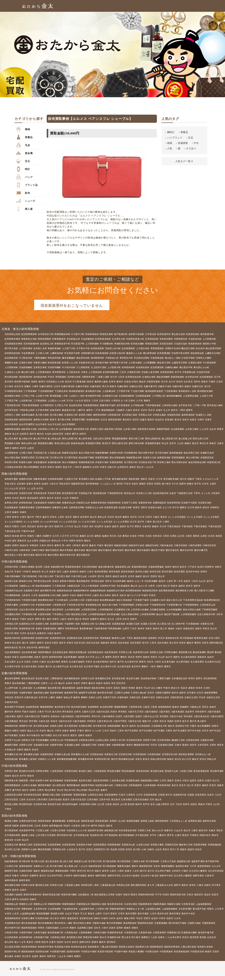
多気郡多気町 (119, 678)
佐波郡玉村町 (125, 507)
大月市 (34, 595)
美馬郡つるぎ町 (118, 821)
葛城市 (185, 745)
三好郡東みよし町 (178, 821)
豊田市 (167, 666)
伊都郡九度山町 (62, 754)
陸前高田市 (55, 410)
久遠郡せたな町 (13, 372)
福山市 (158, 799)
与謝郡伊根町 (26, 693)
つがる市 (78, 401)
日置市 (52, 942)
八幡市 (51, 697)
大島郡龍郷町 (85, 932)
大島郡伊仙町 (145, 932)
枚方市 (185, 721)
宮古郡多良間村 (13, 947)
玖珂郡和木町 (40, 804)
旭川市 (207, 386)
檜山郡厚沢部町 (213, 348)
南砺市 (138, 576)
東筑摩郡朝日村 (212, 600)
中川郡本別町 (69, 367)
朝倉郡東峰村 (11, 861)
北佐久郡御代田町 (130, 614)
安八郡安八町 (164, 624)
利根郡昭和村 (114, 503)
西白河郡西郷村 (31, 467)
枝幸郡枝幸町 (128, 367)
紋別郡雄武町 (11, 358)
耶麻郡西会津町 (134, 457)
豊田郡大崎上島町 (51, 795)
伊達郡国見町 (207, 457)
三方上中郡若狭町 (90, 586)
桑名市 (91, 683)
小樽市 (35, 386)
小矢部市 (92, 576)
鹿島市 (184, 885)
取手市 (197, 484)
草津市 (199, 688)
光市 (172, 804)
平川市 (70, 401)
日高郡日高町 (125, 754)
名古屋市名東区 (29, 666)
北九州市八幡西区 (183, 876)
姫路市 (88, 735)
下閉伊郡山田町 (27, 410)
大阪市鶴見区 (67, 716)
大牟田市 (68, 876)
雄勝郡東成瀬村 (13, 429)
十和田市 (115, 401)
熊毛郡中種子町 (206, 932)
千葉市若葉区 (200, 526)
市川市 (163, 526)
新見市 (182, 785)
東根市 (212, 443)
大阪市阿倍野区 (83, 716)
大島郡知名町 (71, 932)
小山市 (65, 498)
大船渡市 (120, 410)
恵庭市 (204, 382)
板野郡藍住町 (56, 826)
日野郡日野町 (42, 771)
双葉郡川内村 (116, 453)
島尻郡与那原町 (105, 951)
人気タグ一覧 (183, 161)
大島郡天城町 (100, 932)
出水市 (67, 942)
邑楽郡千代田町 (189, 503)
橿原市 (27, 750)
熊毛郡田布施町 (70, 804)
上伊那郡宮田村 (89, 609)
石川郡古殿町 (162, 453)
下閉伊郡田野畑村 (30, 405)
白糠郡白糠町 (171, 367)
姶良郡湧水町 (26, 937)
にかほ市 (204, 429)
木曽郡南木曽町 (43, 605)
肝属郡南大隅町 (189, 932)
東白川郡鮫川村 (87, 453)
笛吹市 (115, 595)
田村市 (51, 467)
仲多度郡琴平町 (27, 830)
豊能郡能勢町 (47, 707)
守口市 (48, 712)
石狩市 (197, 382)
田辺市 (203, 759)
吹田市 (178, 721)
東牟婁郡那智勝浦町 (67, 759)
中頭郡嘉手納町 (58, 951)
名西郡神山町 (73, 821)
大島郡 (37, 942)
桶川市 (30, 517)
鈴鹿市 (107, 683)
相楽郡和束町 (57, 693)
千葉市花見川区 (13, 531)
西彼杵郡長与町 (178, 894)
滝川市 (164, 382)
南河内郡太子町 (62, 707)
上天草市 (219, 909)
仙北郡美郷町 (177, 429)
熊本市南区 (143, 913)
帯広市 (105, 386)
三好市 (37, 826)
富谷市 (178, 420)
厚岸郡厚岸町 (59, 372)
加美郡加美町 (11, 420)
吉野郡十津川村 (118, 740)
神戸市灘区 (159, 731)
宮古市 (151, 410)
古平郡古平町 (83, 348)
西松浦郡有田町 (139, 885)
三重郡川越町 (164, 678)
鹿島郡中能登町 (68, 581)
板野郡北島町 (209, 821)
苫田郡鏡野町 (135, 785)
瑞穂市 (171, 628)
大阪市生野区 (217, 716)
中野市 (8, 619)
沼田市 (144, 507)
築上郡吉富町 (52, 861)
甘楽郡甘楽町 (205, 503)
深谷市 (68, 517)
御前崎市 (152, 638)
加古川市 (57, 735)
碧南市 (146, 657)
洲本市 (88, 731)
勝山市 (134, 586)
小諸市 (63, 619)
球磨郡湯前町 (69, 904)
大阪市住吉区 (65, 721)
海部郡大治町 (156, 652)
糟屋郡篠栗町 (168, 866)
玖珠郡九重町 (28, 918)
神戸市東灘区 (11, 735)
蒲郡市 (176, 657)
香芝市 (220, 745)
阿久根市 (136, 937)
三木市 (105, 731)
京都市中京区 (148, 697)
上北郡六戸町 (42, 396)
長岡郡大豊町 (157, 845)
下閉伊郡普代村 (13, 405)
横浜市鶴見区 (83, 555)
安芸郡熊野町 (111, 795)
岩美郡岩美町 (143, 771)
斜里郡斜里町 (167, 372)
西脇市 (8, 731)
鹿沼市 (23, 498)
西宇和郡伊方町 (65, 835)
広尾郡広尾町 (195, 363)
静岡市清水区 (11, 647)
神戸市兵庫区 (146, 731)
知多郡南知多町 (96, 652)
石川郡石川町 (131, 462)
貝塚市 (113, 712)
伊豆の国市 (214, 638)
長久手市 (89, 657)
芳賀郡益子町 (85, 493)
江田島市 (130, 795)
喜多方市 (67, 467)
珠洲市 (55, 581)
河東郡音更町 (153, 382)
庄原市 (210, 795)
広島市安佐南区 (141, 799)
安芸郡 (191, 795)
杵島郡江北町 (57, 885)
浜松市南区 (123, 643)
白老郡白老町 (149, 377)
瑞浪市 (156, 628)
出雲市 (208, 780)
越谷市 (45, 517)
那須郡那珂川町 (70, 493)
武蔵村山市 (45, 541)
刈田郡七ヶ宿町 (13, 415)
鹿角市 (8, 434)
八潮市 (166, 522)
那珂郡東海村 (92, 484)
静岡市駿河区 (216, 643)
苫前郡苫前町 (166, 344)
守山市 (147, 688)
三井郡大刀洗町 (168, 861)
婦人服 (29, 209)
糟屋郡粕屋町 (62, 871)
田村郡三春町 (164, 462)
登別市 (179, 382)
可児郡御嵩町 (193, 624)
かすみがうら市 (211, 479)
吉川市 (133, 522)
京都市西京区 (177, 697)
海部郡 (81, 657)
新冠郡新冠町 (54, 363)
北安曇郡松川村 (122, 609)
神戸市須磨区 (180, 731)
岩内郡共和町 (102, 363)
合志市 (68, 913)
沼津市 (205, 643)
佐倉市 (107, 526)
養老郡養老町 (86, 628)
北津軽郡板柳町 (143, 396)
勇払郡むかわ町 (201, 367)
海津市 (141, 628)
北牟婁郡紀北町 (180, 678)
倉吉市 (15, 776)
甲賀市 (166, 688)
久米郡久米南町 (29, 785)
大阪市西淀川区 (32, 716)
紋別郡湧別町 (157, 367)
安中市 (175, 507)
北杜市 (123, 595)
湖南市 (124, 688)
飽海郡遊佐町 (78, 443)
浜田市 (200, 780)
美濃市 (39, 628)
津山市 (60, 790)
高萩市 (151, 479)
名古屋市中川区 (108, 666)
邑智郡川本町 (42, 780)
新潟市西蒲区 (101, 572)
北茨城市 (21, 484)
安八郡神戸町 (178, 624)
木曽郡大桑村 (11, 605)
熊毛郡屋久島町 (74, 937)
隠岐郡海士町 (11, 780)
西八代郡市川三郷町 (204, 590)
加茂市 (168, 567)
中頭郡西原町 (166, 951)
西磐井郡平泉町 (108, 405)
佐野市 (42, 498)
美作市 (175, 785)
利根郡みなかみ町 (94, 507)
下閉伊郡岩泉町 (153, 405)
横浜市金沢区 (187, 550)
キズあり (191, 148)
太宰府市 (176, 871)
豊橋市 (144, 666)
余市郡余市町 (192, 377)
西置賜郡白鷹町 (46, 443)
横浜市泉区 (79, 550)
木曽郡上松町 (142, 605)
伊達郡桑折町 (40, 462)
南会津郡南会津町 (197, 462)
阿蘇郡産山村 (11, 904)
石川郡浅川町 (42, 457)
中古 (196, 143)
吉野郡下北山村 (13, 740)
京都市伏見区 (11, 702)
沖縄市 (70, 956)
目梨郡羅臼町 (88, 353)
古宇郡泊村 (150, 334)
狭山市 (93, 517)
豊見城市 (9, 956)
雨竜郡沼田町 (152, 344)
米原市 (109, 688)
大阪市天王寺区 (136, 712)
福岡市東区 (24, 880)
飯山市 (159, 614)
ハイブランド (175, 137)
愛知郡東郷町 (199, 652)
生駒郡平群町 (57, 745)
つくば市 (31, 488)
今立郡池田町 (11, 586)
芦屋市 (80, 731)
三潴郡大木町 (138, 861)
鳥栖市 (8, 890)
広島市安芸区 (11, 799)
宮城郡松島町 (174, 415)
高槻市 (170, 721)
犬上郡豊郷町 (40, 688)
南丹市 (175, 693)
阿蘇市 (210, 909)
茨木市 (162, 721)
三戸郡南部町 (40, 401)
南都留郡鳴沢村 (81, 590)
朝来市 (132, 726)
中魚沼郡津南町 (90, 567)
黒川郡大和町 (64, 420)
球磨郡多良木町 (13, 909)
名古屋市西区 (197, 662)
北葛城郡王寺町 (89, 745)
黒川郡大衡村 (42, 415)
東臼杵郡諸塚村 (29, 923)
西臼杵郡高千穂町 (178, 923)
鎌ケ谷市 (49, 526)
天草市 (121, 913)
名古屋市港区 (183, 662)
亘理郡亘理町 (78, 420)
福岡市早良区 (114, 876)
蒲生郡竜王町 (54, 688)
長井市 (172, 443)
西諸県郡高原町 (146, 923)
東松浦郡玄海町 (13, 885)
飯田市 (103, 619)
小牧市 (157, 662)
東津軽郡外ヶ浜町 (187, 391)
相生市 (171, 726)
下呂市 (133, 628)
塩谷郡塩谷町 (11, 493)
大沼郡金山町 (54, 453)
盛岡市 (189, 410)
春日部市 (84, 517)
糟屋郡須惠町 (124, 866)
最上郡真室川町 (170, 438)
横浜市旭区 (130, 550)
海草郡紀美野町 (186, 754)
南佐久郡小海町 (110, 605)
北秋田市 (24, 434)
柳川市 (143, 871)
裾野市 (40, 643)
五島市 (190, 894)
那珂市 (119, 484)
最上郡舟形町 (85, 438)
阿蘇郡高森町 (159, 904)
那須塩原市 (33, 498)
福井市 (197, 586)
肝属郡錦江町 (174, 932)
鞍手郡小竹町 (95, 861)
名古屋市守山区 (61, 666)
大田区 (166, 536)
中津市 (162, 918)
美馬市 (45, 826)
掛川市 (145, 643)
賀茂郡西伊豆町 (58, 638)
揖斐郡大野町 (11, 628)
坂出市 (187, 830)
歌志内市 (200, 348)
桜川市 (183, 479)
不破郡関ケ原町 (72, 624)
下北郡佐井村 (61, 391)
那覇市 (77, 956)
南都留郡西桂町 (98, 590)
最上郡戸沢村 (40, 438)
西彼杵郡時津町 (146, 894)
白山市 (202, 581)
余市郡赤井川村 (46, 334)
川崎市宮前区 (181, 545)
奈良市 (35, 750)
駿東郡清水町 (172, 638)
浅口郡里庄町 (59, 785)
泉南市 (212, 707)
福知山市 (68, 697)
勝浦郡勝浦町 (59, 821)
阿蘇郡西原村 (145, 904)
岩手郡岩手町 (185, 405)
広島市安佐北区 (78, 799)
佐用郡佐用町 (85, 726)
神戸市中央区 (194, 731)
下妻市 (198, 479)
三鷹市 (38, 536)
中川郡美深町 (26, 358)
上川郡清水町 (73, 372)
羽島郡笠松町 (72, 628)
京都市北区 (135, 697)
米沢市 (23, 448)
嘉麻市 (36, 871)
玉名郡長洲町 (185, 909)
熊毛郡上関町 (11, 804)
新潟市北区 (155, 572)
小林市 (104, 928)
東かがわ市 (157, 830)
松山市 (25, 840)
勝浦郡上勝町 (11, 821)
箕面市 (138, 716)
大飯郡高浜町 (73, 586)
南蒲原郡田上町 (123, 567)
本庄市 (110, 517)
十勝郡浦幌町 (40, 358)
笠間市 (157, 484)
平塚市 (100, 545)
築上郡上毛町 (66, 861)
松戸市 (130, 526)
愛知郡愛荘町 (69, 688)
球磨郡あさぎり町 (135, 909)
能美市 (162, 581)
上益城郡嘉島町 (204, 904)
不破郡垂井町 (100, 628)
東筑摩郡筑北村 (93, 605)
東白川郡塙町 (193, 457)
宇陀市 (153, 745)
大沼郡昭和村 (11, 453)
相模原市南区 (121, 545)
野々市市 (178, 581)
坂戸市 (141, 522)
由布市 (119, 918)
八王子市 (64, 536)
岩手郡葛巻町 (123, 405)
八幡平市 (80, 410)
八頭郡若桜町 (57, 771)
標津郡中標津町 (22, 382)
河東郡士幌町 (40, 363)
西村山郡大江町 (201, 438)
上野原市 (25, 595)
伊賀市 (76, 683)
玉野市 (40, 790)
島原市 (215, 894)
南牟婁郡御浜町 (72, 678)
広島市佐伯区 (55, 799)
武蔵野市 (46, 536)
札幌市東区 (178, 386)
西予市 (170, 835)
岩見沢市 (18, 386)
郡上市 (163, 628)
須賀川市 (111, 467)
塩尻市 (30, 619)
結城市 (45, 484)
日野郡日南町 (71, 771)
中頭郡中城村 (121, 951)
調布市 (87, 541)
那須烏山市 (129, 493)
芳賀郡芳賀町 (54, 493)
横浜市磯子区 (201, 550)
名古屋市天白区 (213, 662)
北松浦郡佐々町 (86, 894)
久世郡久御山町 (139, 693)
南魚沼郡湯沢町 (106, 567)
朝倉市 (98, 871)
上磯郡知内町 (57, 353)
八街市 (23, 526)
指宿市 (60, 942)
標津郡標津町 (97, 358)
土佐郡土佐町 (143, 845)
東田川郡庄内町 (136, 443)
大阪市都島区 (108, 716)
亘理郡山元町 (145, 415)
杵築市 (104, 918)
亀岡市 (76, 697)
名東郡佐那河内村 (28, 821)
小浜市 (159, 586)
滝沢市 (144, 410)
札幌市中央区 (165, 386)
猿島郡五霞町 (11, 479)
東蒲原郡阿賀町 (139, 567)
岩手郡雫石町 (11, 410)
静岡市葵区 (44, 647)
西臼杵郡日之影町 (82, 923)
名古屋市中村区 (13, 666)
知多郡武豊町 (26, 657)
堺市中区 (96, 716)
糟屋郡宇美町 (11, 871)
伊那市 (55, 619)
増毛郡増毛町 (54, 358)
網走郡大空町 (164, 363)
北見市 (57, 386)
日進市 (27, 662)
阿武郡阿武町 (26, 804)
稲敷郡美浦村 (40, 479)
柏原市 (33, 712)
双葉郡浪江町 (214, 462)
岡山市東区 (50, 790)
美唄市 (34, 382)
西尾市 (142, 662)
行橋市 (185, 871)
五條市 (178, 745)
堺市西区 (164, 716)
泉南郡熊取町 (165, 707)
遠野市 (89, 410)
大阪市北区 (44, 721)
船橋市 (155, 526)
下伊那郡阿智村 (191, 605)
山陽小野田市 (162, 804)
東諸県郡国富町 (29, 928)
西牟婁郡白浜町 (127, 759)
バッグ (29, 177)
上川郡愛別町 (209, 339)
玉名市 (106, 913)
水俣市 (8, 913)
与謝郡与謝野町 (163, 693)
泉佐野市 (189, 712)
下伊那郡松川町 (29, 614)
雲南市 (170, 780)
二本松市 (77, 467)
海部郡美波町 (88, 821)
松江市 (215, 780)
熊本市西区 (131, 913)
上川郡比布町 (143, 348)
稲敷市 (191, 479)
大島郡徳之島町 (58, 937)
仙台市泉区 (41, 424)
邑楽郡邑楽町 (111, 507)
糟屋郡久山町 (81, 861)
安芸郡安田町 (40, 845)
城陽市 (59, 697)
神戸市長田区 (131, 731)
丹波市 (42, 731)
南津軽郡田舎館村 (154, 391)
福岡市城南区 (80, 876)
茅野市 (38, 619)
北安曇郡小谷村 (158, 600)
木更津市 (146, 526)
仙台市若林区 (11, 424)
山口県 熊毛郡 (127, 804)
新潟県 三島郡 (43, 567)
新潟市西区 (179, 572)
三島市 (153, 643)
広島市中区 (104, 799)
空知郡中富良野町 (181, 353)
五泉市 (17, 572)
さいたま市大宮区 (87, 522)
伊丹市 (205, 731)
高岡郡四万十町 (102, 849)
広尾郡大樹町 (26, 363)
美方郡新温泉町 (41, 726)
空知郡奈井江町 (87, 363)
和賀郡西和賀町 (91, 405)
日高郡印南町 (154, 754)
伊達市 (103, 467)
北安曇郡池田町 (158, 609)
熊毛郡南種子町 (56, 932)
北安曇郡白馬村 (13, 614)
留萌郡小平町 (209, 344)
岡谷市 (85, 619)
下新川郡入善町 (62, 576)
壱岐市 (126, 894)
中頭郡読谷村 (197, 951)
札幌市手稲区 (82, 386)
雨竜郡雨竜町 (44, 339)
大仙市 (48, 434)
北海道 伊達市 (131, 382)
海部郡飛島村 (44, 652)
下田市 (129, 638)
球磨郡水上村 (26, 904)
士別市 (121, 377)
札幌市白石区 (136, 386)
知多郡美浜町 (111, 652)
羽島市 (206, 628)
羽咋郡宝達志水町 (42, 581)
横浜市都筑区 (52, 550)
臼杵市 (112, 918)
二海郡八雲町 (103, 377)
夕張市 (84, 372)
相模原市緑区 (152, 545)
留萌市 (42, 382)
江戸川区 (74, 536)
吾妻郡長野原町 (99, 503)
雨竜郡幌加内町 (62, 334)
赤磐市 (8, 790)
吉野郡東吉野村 (87, 740)
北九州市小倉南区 (131, 876)
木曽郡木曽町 (44, 614)
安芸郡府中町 (180, 795)
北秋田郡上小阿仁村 (48, 429)
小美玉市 (53, 484)
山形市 (30, 448)
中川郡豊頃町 (106, 344)
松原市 (119, 716)
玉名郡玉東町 (131, 904)
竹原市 (122, 795)
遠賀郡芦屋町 (198, 861)
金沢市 (209, 581)
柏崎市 (82, 572)
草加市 (53, 517)
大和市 (42, 545)
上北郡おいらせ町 (57, 401)
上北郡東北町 (26, 401)
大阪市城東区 (79, 721)
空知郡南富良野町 (14, 344)
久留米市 (209, 876)
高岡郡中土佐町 (29, 849)
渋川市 (191, 507)
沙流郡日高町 (203, 372)
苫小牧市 (9, 386)
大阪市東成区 (178, 712)
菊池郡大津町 (57, 913)
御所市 (129, 745)
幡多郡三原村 (26, 845)
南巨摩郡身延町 (167, 590)
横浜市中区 (41, 555)
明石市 (66, 735)
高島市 (116, 688)
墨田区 (196, 536)
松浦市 (119, 894)
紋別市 (68, 382)
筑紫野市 (34, 876)
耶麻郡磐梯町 (102, 453)
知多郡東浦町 (70, 657)
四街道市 (31, 526)
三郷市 (148, 522)
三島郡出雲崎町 (27, 567)
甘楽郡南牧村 (40, 503)
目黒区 (173, 536)
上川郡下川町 (69, 348)
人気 (169, 148)
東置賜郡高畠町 (153, 443)
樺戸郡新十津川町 (119, 363)
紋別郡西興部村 (29, 334)
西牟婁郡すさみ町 (80, 754)
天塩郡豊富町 (28, 353)
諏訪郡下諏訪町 (172, 614)
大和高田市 (203, 745)
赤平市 (178, 372)
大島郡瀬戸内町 (41, 937)
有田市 (138, 759)
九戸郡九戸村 (61, 405)
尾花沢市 (106, 443)
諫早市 (15, 899)
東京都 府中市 (19, 536)
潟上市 (15, 434)
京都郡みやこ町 (41, 866)
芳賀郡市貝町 (26, 493)
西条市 (215, 835)
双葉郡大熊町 (26, 462)
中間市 (73, 871)
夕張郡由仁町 (112, 358)
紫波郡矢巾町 (69, 410)
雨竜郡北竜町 (106, 334)
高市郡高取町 (164, 740)
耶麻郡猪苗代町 (87, 462)
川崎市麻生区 (166, 545)
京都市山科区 (162, 697)
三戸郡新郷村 (30, 391)
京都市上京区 (95, 697)
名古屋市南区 (168, 662)
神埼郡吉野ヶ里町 (90, 885)
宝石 (27, 161)
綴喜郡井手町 (71, 693)
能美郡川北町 (11, 581)
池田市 (20, 716)
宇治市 (202, 697)
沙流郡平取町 (188, 358)
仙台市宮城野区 (27, 424)
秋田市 (82, 434)
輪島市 (130, 581)
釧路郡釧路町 (177, 377)
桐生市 (206, 507)
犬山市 (161, 657)
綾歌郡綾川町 (111, 830)
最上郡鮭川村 (26, 438)
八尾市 (155, 721)
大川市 (193, 866)
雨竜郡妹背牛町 (62, 344)
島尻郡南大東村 (62, 947)
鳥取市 (30, 776)
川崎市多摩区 (195, 545)
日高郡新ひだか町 (55, 382)
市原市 (85, 526)
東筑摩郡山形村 (43, 609)
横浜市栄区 (92, 550)
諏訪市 (78, 619)
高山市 (213, 628)
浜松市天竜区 (51, 643)
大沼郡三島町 (26, 453)
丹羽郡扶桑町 (171, 652)
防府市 (186, 804)
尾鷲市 (8, 683)
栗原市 (150, 420)
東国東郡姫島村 (13, 918)
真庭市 (220, 785)
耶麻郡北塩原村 (70, 453)
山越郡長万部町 (180, 363)
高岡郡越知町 (214, 845)
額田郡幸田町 (56, 657)
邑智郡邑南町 (133, 780)
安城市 (41, 666)
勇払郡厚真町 (150, 353)
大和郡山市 (10, 750)
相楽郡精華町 (211, 693)
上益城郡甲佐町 (87, 909)
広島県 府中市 (165, 795)
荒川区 (113, 536)
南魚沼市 (36, 572)
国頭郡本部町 (73, 951)
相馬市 (58, 467)
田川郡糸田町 (109, 861)
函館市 (187, 386)
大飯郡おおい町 (27, 586)
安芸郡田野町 (54, 845)
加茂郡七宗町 (42, 624)
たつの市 (96, 731)
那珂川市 (81, 871)
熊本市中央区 (188, 913)
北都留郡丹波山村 (14, 590)
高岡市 (153, 576)
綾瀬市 (8, 545)
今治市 (17, 840)
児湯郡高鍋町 (52, 928)
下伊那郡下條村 (141, 600)
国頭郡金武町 (42, 951)
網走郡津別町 (83, 358)
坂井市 (189, 586)
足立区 (90, 536)
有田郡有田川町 (102, 759)
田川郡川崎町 (57, 866)
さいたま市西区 (121, 522)
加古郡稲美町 (143, 726)
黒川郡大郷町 (57, 415)
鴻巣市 (76, 517)
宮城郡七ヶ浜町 (204, 415)
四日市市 (121, 683)
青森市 (147, 401)
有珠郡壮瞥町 (166, 339)
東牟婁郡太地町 (31, 754)
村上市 (45, 572)
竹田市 (63, 918)
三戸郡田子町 (123, 391)
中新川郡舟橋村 (13, 576)
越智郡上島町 (28, 835)
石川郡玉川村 (57, 457)
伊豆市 (161, 638)
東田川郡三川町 (136, 438)
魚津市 (123, 576)
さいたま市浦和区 (14, 522)
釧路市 (113, 386)
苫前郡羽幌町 (54, 367)
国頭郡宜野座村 (172, 947)
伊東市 (70, 643)
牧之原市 (16, 643)
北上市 (166, 410)
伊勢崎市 (214, 507)
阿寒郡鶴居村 (59, 339)
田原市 (116, 657)
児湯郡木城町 (99, 923)
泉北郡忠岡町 (106, 707)
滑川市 (101, 576)
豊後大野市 (129, 918)
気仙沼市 (159, 420)
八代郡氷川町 (102, 909)
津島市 (153, 657)
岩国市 (194, 804)
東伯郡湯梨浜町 (201, 771)
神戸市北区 (215, 731)
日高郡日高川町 (170, 754)
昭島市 (8, 536)
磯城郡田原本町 (142, 745)
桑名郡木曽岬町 (13, 678)
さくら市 (205, 493)
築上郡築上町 (71, 866)
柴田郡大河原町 (41, 420)
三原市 (22, 799)
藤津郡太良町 (42, 885)
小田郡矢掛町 (121, 785)
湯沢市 (33, 434)
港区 (14, 541)
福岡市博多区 (11, 880)
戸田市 (38, 517)
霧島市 (102, 942)
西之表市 (126, 937)
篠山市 (50, 731)
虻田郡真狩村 (164, 334)
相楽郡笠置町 (11, 693)
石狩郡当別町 (74, 377)
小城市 (200, 885)
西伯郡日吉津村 (27, 771)
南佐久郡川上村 (174, 600)
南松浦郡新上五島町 (104, 894)
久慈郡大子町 (71, 479)
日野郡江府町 (11, 771)
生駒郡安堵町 (207, 740)
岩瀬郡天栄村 (207, 453)
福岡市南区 (198, 876)
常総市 (135, 484)
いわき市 (149, 467)
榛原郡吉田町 (140, 638)
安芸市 (89, 849)
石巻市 (208, 420)
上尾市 (61, 517)
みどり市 (167, 507)
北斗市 (172, 382)
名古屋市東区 (54, 662)
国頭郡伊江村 (142, 947)
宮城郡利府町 (93, 420)
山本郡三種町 (192, 429)
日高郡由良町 (97, 754)
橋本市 (195, 759)
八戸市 (139, 401)
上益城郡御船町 (170, 909)
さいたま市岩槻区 (177, 517)
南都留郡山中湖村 (116, 590)
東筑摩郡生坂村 (46, 600)
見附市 (218, 567)
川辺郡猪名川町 (159, 726)
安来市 (178, 780)
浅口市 (190, 785)
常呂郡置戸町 (78, 344)
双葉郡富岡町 (116, 462)
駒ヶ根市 (46, 619)
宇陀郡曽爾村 (42, 740)
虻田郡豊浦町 (164, 353)
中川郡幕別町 (79, 382)
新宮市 (146, 759)
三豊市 (194, 830)
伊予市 (153, 835)
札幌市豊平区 (150, 386)
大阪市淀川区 (134, 721)
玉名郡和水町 (40, 909)
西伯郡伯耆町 (114, 771)
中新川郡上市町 (46, 576)
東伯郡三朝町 (85, 771)
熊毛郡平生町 (54, 804)
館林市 (198, 507)
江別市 (219, 382)
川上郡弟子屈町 (99, 367)
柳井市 (138, 804)
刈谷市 (150, 662)
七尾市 (169, 581)
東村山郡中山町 (29, 443)
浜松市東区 (163, 643)
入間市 (8, 517)
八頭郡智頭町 (100, 771)
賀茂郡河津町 (42, 638)
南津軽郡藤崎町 (174, 396)
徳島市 (109, 826)
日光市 (15, 498)
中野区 (141, 536)
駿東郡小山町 (119, 638)
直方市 (151, 871)
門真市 (25, 712)
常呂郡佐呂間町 (142, 358)
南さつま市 (20, 942)
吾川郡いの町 (140, 849)
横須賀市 (108, 545)
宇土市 (83, 913)
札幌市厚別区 (68, 386)
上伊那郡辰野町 (148, 614)
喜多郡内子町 (97, 835)
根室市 (90, 382)
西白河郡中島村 (146, 453)
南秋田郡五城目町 (147, 429)
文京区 (211, 536)
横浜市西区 (53, 555)
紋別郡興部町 (128, 348)
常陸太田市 (64, 484)
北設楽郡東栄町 (29, 652)
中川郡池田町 (209, 363)
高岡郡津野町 (200, 845)
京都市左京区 (191, 697)
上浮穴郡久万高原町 (46, 835)
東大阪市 (201, 721)
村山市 (165, 443)
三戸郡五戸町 (11, 401)
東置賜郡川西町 (93, 443)
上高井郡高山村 (208, 605)
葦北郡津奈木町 (115, 904)
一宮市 (152, 666)
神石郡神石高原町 (32, 795)
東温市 (185, 835)
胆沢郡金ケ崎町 (215, 405)
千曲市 (23, 619)
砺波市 (116, 576)
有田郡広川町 (111, 754)
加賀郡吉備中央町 (104, 785)
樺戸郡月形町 (11, 348)
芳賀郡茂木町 (40, 493)
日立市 (22, 488)
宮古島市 (26, 956)
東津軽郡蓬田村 (77, 391)
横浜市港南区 (143, 550)
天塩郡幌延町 (88, 339)
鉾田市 (37, 484)
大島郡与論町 (40, 932)
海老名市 (24, 545)
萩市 (152, 804)
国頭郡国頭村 (156, 947)
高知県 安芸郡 (117, 849)
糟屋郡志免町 (47, 871)
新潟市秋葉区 (128, 572)
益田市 (193, 780)
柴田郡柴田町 (115, 420)
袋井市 (62, 643)
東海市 (64, 662)
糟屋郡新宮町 (146, 866)
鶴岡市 (15, 448)
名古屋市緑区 (124, 666)
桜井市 (193, 745)
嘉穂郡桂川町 (184, 861)
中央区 (8, 541)
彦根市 (191, 688)
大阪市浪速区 (214, 712)
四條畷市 (184, 707)
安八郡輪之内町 (103, 624)
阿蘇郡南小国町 (99, 904)
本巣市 (148, 628)
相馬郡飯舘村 (176, 453)
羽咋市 (108, 581)
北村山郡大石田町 (102, 438)
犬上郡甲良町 (11, 688)
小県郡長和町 (11, 609)
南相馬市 (87, 467)
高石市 (205, 707)
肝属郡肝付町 (114, 937)
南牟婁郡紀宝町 (103, 678)
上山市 (180, 443)
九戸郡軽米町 (137, 405)
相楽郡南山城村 (41, 693)
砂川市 (113, 377)
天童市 (220, 443)
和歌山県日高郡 (158, 759)
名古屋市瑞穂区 (77, 662)
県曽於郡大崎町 (91, 937)
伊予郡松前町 (142, 835)
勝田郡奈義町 (44, 785)
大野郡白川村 (11, 624)
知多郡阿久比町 (141, 652)
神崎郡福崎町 (114, 726)
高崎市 (23, 512)
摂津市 (17, 712)
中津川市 (9, 633)
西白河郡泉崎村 (118, 457)
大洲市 (178, 835)
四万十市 (174, 849)
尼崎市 (81, 735)
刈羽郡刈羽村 (11, 567)
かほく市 (139, 581)
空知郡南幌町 (26, 367)
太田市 (8, 512)
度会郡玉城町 (133, 678)
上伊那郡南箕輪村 (97, 614)
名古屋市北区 (76, 666)
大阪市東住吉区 (202, 716)
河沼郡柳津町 (131, 453)
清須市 (45, 657)
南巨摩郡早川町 (48, 590)
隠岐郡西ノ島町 (27, 780)
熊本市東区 (175, 913)
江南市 (42, 662)
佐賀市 (23, 890)
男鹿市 (220, 429)
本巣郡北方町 (207, 624)
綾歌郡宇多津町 (96, 830)
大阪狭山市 (195, 707)
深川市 (217, 377)
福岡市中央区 (166, 876)
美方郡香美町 (71, 726)
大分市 (177, 918)
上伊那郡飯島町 (105, 609)
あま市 (20, 662)
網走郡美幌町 (163, 377)
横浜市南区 (29, 555)
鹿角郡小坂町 (97, 429)
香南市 (183, 849)
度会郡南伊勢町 (149, 678)
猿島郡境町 (134, 479)
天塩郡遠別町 (195, 339)
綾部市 (182, 693)
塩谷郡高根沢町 (161, 493)
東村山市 (55, 541)
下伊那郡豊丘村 (174, 605)
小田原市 (76, 545)
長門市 (146, 804)
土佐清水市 (72, 849)
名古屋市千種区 (92, 666)
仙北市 (212, 429)
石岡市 (150, 484)
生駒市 (20, 750)
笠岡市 (33, 790)
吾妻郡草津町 (145, 503)
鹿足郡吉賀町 (85, 780)
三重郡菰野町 (33, 683)
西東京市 (21, 541)
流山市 (77, 526)
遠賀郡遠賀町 (26, 866)
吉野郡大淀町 (26, 745)
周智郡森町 (105, 638)
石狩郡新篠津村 (31, 344)
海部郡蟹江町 (185, 652)
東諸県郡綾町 (130, 923)
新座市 (15, 517)
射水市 (146, 576)
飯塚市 (91, 876)
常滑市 (138, 657)
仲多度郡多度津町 (128, 830)
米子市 (23, 776)
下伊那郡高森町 (210, 609)
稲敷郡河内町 (26, 479)
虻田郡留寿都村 (13, 339)
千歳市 (212, 382)
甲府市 (152, 595)
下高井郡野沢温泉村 (193, 600)
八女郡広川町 (11, 866)
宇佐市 (139, 918)
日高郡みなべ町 (203, 754)
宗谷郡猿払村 (73, 339)
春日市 (42, 876)
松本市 (126, 619)
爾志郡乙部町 (188, 348)
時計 (27, 169)
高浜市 (131, 657)
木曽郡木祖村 (92, 600)
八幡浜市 (161, 835)
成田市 (115, 526)
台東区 (203, 536)
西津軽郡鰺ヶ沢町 (59, 396)
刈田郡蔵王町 (114, 415)
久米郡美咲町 (150, 785)
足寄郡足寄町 (40, 367)
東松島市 (126, 420)
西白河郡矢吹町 (180, 462)
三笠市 (122, 372)
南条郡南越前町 (43, 586)
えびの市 (64, 928)
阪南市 (175, 707)
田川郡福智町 (109, 866)
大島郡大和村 (11, 932)
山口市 (216, 804)
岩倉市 (37, 657)
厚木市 (50, 545)
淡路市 (23, 731)
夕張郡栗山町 (189, 372)
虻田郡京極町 (137, 344)
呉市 (152, 799)
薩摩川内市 (85, 942)
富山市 (161, 576)
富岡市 (136, 507)
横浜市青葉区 (66, 550)
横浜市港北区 (172, 550)
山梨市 (95, 595)
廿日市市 (31, 799)
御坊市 (114, 759)
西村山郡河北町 (120, 443)
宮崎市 (135, 928)
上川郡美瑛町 (95, 372)
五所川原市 (104, 401)
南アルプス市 (134, 595)
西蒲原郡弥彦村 (73, 567)
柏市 (91, 526)
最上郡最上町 (185, 438)
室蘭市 (27, 386)
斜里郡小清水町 (118, 353)
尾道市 (66, 799)
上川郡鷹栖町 (150, 363)
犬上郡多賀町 (26, 688)
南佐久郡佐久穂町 (192, 609)
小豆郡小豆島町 (58, 830)
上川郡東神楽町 (43, 372)
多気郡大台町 (88, 678)
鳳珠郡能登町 (83, 581)
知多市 (210, 657)
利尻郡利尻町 (193, 334)
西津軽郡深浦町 (205, 391)
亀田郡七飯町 (101, 382)
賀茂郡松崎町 (28, 638)
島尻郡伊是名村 (79, 947)
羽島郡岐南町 (115, 628)
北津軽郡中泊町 (110, 396)
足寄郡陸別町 (152, 339)
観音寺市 (203, 830)
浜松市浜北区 (93, 643)
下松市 (178, 804)
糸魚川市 (9, 572)
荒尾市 (113, 913)
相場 (169, 143)
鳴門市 (94, 826)
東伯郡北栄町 (157, 771)
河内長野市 (200, 712)
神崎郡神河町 (11, 726)
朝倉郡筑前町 (95, 866)
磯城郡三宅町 (178, 740)
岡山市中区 (70, 790)
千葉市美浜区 (174, 526)
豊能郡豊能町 (121, 707)
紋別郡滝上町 (47, 344)
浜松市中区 (32, 647)
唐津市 (15, 890)
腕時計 (171, 132)
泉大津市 (56, 712)
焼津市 (182, 643)
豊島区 (125, 536)
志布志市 (211, 937)
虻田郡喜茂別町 (103, 339)
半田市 (88, 662)
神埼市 (192, 885)
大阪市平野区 (120, 721)
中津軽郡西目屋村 (14, 391)
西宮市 (73, 735)
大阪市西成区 (11, 721)
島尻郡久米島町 (205, 947)
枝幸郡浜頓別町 (13, 353)
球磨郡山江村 (40, 904)
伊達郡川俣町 (102, 462)
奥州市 (174, 410)
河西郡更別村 (181, 339)
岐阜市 (57, 633)
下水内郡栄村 (61, 600)
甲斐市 (144, 595)
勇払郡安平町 (186, 367)
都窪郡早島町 (88, 785)
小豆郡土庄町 (42, 830)
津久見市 (54, 918)
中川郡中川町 (78, 334)
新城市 (8, 657)
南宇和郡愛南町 (127, 835)
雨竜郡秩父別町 (29, 339)
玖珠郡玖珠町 (42, 918)
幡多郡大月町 (186, 845)
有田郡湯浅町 (11, 759)
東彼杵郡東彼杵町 (32, 894)
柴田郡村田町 (100, 415)
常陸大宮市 (10, 484)
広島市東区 (42, 799)
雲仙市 (207, 894)
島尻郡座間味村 (29, 947)
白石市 (104, 420)
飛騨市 (61, 628)
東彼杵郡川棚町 (69, 894)
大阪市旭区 (10, 716)
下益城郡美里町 (70, 909)
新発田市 (74, 572)
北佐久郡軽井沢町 (206, 614)
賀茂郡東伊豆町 (91, 638)
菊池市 (91, 913)
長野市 (133, 619)
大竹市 (139, 795)
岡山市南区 (82, 790)
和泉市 (54, 721)
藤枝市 (190, 643)
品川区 (181, 536)
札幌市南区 (95, 386)
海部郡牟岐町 (44, 821)
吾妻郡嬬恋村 (159, 503)
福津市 (105, 871)
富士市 (22, 647)
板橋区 (105, 536)
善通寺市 (168, 830)
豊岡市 (73, 731)
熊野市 (199, 678)
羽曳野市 (45, 716)
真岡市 (8, 498)
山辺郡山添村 (102, 740)
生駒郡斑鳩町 (119, 745)
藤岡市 (183, 507)
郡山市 (140, 467)
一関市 (181, 410)
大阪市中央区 (176, 716)
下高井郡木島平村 (76, 605)
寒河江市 (204, 443)
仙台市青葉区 (69, 424)
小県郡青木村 (59, 605)
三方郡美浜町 (59, 586)
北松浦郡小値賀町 (14, 894)
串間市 (41, 928)
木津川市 (43, 697)
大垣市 (50, 633)
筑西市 (182, 484)
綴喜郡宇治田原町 (88, 693)
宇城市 (76, 913)
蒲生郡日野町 (98, 688)
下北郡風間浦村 (46, 391)
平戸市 (158, 894)
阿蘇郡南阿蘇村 (118, 909)
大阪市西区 (129, 716)
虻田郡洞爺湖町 (111, 372)
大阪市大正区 (88, 712)
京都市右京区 (213, 697)
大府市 (35, 662)
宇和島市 (194, 835)
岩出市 (178, 759)
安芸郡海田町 (150, 795)
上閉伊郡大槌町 (170, 405)
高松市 (219, 830)
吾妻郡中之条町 (60, 507)
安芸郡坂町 (67, 795)
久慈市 (129, 410)
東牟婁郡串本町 (86, 759)
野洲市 (132, 688)
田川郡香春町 (152, 861)
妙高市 (183, 567)
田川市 (90, 871)
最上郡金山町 (54, 438)
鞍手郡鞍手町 (212, 861)
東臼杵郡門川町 (13, 928)
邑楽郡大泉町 (155, 507)
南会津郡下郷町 (87, 457)
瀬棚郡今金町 (11, 363)
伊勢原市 (34, 545)
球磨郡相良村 (83, 904)
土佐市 (158, 849)
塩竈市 (143, 420)
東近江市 (175, 688)
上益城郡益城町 (28, 913)
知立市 (169, 657)
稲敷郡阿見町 (78, 484)
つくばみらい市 (108, 484)
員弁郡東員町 (19, 683)
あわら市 (142, 586)
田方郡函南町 (187, 638)
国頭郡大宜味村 (127, 947)
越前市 (181, 586)
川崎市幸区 (24, 550)
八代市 (153, 913)
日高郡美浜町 (140, 754)
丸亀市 (212, 830)
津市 (113, 683)
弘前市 (132, 401)
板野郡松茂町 (195, 821)
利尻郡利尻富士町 (135, 339)
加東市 (215, 726)
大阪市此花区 (103, 712)
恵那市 (198, 628)
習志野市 (99, 526)
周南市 (201, 804)
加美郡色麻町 (28, 415)
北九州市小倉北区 (150, 876)
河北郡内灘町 (119, 581)
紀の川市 (186, 759)
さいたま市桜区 (31, 522)
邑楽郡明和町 (174, 503)
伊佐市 (185, 937)
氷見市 (131, 576)
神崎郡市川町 (26, 726)
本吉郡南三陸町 (130, 415)
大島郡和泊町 (131, 932)
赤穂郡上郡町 (57, 726)
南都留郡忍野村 (150, 590)
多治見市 (31, 633)
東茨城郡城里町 (120, 479)
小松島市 (75, 826)
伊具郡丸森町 (159, 415)
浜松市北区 (79, 643)
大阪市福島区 (151, 712)
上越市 (65, 572)
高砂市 (113, 731)
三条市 (90, 572)
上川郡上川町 (42, 353)
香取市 (8, 526)
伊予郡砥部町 (111, 835)
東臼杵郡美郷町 (114, 923)
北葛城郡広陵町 (166, 745)
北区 (119, 536)
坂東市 (29, 484)
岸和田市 (91, 721)
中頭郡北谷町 (152, 951)
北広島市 (188, 382)
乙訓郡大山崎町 (122, 693)
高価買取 (183, 143)
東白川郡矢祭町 (13, 457)
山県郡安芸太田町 (14, 795)
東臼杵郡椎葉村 (46, 923)
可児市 (23, 633)
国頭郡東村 (93, 947)
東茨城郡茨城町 (171, 479)
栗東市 (139, 688)
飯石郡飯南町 (57, 780)
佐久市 (110, 619)
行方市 (159, 479)
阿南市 (101, 826)
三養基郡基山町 (108, 885)
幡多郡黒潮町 (44, 849)
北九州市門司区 (55, 876)
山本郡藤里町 (66, 429)
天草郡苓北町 (188, 904)
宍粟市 (193, 726)
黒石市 (87, 401)
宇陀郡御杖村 (71, 740)
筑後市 (128, 871)
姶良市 (75, 942)
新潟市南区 (114, 572)
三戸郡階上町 (159, 396)
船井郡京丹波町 (105, 693)
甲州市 (88, 595)
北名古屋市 (10, 662)
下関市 (8, 809)
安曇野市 (94, 619)
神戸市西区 (46, 735)
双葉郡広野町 (28, 457)
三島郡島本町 (135, 707)
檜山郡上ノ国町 (173, 358)
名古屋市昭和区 (101, 662)
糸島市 (8, 876)
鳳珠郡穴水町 (26, 581)
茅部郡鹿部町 (157, 348)
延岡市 (119, 928)
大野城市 (24, 876)
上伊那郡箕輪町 (189, 614)
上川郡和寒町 (26, 348)
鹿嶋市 (142, 484)
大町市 (219, 614)
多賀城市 (169, 420)
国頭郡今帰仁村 (13, 951)
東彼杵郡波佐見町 (51, 894)
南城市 (208, 951)
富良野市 (9, 382)
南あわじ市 (33, 731)
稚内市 (119, 382)
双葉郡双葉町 (102, 457)
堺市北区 (23, 721)
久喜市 (23, 517)
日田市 (147, 918)
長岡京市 (18, 697)
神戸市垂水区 (33, 735)
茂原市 (123, 526)
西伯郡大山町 (171, 771)
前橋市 (15, 512)
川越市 (156, 517)
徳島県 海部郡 (12, 826)
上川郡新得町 (11, 367)
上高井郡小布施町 (140, 609)
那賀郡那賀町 (102, 821)
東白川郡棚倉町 (70, 462)
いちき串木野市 (174, 937)
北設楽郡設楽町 (60, 652)
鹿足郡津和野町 (101, 780)
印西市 (15, 526)
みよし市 (99, 657)
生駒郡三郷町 (104, 745)
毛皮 (27, 145)
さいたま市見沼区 (68, 522)
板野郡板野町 (162, 821)
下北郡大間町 (137, 391)
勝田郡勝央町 (73, 785)
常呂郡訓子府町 (72, 353)
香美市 (166, 849)
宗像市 (15, 876)
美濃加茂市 (188, 628)
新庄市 (195, 443)
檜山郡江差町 (28, 372)
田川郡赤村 (24, 861)
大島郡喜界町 (159, 932)
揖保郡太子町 (182, 726)
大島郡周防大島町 (88, 804)
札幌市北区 (197, 386)
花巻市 (159, 410)
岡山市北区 (94, 790)
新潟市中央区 (193, 572)
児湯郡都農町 (161, 923)
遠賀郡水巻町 (182, 866)
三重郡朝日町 (57, 678)
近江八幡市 (157, 688)
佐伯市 (154, 918)
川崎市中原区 (11, 550)
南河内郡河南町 (79, 707)
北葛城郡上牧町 (72, 745)
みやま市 (216, 866)
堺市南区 (188, 716)
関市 (16, 633)
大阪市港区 (164, 712)
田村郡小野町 (11, 462)
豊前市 (135, 866)
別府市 (169, 918)
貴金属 (29, 153)
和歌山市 (211, 759)
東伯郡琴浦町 (217, 771)
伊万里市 (216, 885)
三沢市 (95, 401)
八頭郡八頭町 (186, 771)
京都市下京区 (109, 697)
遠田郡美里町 (26, 420)
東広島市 (115, 799)
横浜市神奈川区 (68, 555)
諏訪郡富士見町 (79, 614)
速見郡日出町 (86, 918)
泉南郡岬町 (93, 707)
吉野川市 (85, 826)
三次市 (218, 795)
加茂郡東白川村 (27, 624)
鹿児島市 (111, 942)
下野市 (196, 493)
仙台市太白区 (54, 424)
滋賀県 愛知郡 (83, 688)
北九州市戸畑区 (163, 871)
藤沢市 (85, 545)
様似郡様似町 (197, 353)
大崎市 (200, 420)
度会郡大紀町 (42, 678)
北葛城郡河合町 (41, 745)
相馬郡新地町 (164, 457)
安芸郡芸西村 (100, 845)
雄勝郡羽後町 (163, 429)
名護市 (35, 956)
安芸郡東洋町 (69, 845)
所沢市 (133, 517)
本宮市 (43, 467)
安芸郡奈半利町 (84, 845)
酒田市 (8, 448)
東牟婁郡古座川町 (14, 754)
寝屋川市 (146, 721)
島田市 (113, 643)
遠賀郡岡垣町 (204, 866)
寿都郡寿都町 (54, 348)
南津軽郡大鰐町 (13, 396)
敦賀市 (174, 586)
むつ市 (124, 401)
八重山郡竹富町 (189, 947)
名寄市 (112, 382)
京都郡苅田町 (26, 871)
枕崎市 (161, 937)
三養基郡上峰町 (72, 885)
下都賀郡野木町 (115, 493)
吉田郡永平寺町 (108, 586)
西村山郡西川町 (70, 438)
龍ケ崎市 (166, 484)
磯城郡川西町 (11, 745)
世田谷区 (157, 536)
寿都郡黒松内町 (122, 344)
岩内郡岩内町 (40, 377)
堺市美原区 (67, 712)
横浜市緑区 (118, 550)
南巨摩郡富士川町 (184, 590)
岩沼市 (135, 420)
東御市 (15, 619)
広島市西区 (126, 799)
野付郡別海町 (11, 377)
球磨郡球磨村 (54, 904)
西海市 (134, 894)
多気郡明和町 (210, 678)
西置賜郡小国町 (13, 443)
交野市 (77, 712)
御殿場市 (105, 643)
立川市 (55, 536)
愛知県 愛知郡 (214, 652)
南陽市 (187, 443)
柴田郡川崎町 (85, 415)
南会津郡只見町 (192, 453)
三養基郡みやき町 (164, 885)
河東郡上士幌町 (204, 358)
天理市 (212, 745)
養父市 (125, 726)
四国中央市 (205, 835)
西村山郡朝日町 (153, 438)
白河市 (95, 467)
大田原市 (215, 493)
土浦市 (213, 484)
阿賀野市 (209, 567)
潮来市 (144, 479)
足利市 (57, 498)
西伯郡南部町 (128, 771)
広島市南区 (92, 799)
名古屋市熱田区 (189, 657)
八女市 (135, 871)
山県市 (125, 628)
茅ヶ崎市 (66, 545)
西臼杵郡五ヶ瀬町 (63, 923)
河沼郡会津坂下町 (147, 462)
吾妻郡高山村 (69, 503)
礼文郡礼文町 (119, 339)
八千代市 (68, 526)
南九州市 (9, 942)
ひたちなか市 (11, 488)
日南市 (112, 928)
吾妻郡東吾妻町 (27, 507)
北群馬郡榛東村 (43, 507)
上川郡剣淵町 (92, 344)
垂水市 (103, 937)
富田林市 (55, 716)
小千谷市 (192, 567)
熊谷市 (163, 517)
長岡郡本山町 (128, 845)
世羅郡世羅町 (80, 795)
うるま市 (61, 956)
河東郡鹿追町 (157, 358)
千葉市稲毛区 (215, 526)
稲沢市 (113, 662)
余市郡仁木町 (40, 348)
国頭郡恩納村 (28, 951)
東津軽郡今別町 (93, 391)
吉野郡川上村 (57, 740)
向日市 (200, 693)
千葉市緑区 (187, 526)
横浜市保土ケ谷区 (14, 555)
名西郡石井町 (26, 826)
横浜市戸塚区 (158, 550)
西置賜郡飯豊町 (120, 438)
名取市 (193, 420)
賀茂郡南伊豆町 (74, 638)
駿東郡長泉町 (201, 638)
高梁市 (197, 785)
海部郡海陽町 (133, 821)
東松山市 (102, 517)
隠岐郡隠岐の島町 (150, 780)
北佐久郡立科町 (27, 609)
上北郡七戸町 (206, 396)
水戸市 (39, 488)
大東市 (40, 712)
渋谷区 (148, 536)
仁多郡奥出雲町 (118, 780)
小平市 (64, 541)
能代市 (40, 434)
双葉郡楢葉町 (178, 457)
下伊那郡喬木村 (158, 605)
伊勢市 (84, 683)
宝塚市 (22, 735)
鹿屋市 (95, 942)
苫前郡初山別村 (13, 334)
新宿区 (219, 536)
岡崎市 (160, 666)
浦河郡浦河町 (26, 377)
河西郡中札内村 (173, 348)
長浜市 (184, 688)
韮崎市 (65, 595)
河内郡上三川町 (144, 493)
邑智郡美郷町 (71, 780)
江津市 (162, 780)
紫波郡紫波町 (108, 410)
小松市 (194, 581)
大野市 (151, 586)
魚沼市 (200, 567)
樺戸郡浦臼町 (121, 334)
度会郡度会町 (28, 678)
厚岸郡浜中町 (126, 358)
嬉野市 (177, 885)
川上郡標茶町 (83, 367)
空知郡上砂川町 (113, 348)
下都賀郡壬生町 (185, 493)
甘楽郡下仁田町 (130, 503)
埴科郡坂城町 (113, 614)
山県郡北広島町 (96, 795)
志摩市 (44, 683)
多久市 (150, 885)
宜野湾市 (51, 956)
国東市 (97, 918)
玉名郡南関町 (54, 909)
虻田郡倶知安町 (133, 377)
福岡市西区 (101, 876)
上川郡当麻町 (135, 363)
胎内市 (175, 567)
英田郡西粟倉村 (13, 785)
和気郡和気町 (164, 785)
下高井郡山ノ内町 (61, 614)
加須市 (118, 517)
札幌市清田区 (46, 386)
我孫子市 (59, 526)
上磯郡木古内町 (213, 353)
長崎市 (33, 899)
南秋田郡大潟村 (29, 429)
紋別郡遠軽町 (206, 377)
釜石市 (136, 410)
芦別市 (51, 377)
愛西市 (108, 657)
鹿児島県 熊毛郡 (198, 937)
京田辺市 (9, 697)
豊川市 (48, 666)
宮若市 (157, 866)
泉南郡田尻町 (32, 707)
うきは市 (83, 866)
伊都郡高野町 (47, 754)
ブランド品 (31, 185)
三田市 (120, 731)
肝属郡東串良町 (115, 932)
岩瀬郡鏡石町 (54, 462)
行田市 (148, 517)
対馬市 (166, 894)
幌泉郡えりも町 (134, 353)
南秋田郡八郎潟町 (113, 429)
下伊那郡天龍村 (29, 600)
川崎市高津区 (209, 545)
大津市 (206, 688)
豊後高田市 (73, 918)
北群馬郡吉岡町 (77, 507)
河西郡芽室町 (88, 377)
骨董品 (29, 137)
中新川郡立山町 (79, 576)
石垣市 (215, 951)
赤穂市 (65, 731)
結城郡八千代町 (103, 479)
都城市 (127, 928)
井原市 (212, 785)
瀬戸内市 (16, 790)
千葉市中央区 (28, 531)
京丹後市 (191, 693)
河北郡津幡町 (151, 581)
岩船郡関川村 (57, 567)
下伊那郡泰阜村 (13, 600)
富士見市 (157, 522)
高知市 (198, 849)
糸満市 (17, 956)
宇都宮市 (74, 498)
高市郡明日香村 (134, 740)
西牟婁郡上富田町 (28, 759)
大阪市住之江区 (151, 716)
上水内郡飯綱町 (174, 609)
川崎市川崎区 (38, 550)
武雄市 (207, 885)
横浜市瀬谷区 (105, 550)
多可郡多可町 (100, 726)
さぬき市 (178, 830)
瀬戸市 (120, 662)
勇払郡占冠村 (178, 334)
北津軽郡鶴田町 (127, 396)
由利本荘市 (58, 434)
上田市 (118, 619)
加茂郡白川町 (88, 624)
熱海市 (8, 643)
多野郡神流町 (26, 503)
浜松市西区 (135, 643)
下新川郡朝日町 (29, 576)
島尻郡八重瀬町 (136, 951)
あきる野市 (33, 541)
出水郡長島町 (11, 937)
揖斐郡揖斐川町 (27, 628)
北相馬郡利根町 (56, 479)
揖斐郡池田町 (50, 628)
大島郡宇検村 (26, 932)
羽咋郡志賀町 (97, 581)
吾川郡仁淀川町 (13, 849)
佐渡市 (52, 572)
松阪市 (99, 683)
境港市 (8, 776)
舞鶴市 (84, 697)
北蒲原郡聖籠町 (156, 567)
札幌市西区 (123, 386)
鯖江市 (166, 586)
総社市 (25, 790)
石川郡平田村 (71, 457)
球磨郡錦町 (27, 909)
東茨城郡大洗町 (87, 479)
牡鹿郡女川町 (71, 415)
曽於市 (45, 942)
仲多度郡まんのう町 (77, 830)
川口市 (141, 517)
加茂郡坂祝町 (119, 624)
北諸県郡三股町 (85, 928)
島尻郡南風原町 (182, 951)
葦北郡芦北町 (199, 909)
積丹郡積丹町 (207, 334)
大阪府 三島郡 (150, 707)
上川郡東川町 (114, 367)
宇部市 (209, 804)
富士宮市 (173, 643)
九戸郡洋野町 (42, 410)
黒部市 (108, 576)
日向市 (97, 928)
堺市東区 (122, 712)
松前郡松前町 (143, 367)
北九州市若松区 (216, 871)
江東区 (188, 536)
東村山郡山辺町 (62, 443)
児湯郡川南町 (194, 923)
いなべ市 (52, 683)
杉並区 (133, 536)
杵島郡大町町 (28, 885)
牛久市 (175, 484)
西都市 (73, 928)
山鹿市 (98, 913)
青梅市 (30, 536)
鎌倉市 (92, 545)
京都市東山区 (31, 697)
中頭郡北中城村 (89, 951)
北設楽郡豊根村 (13, 652)
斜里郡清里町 (97, 348)
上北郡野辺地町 (191, 396)
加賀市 (187, 581)
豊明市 (123, 657)
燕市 (59, 572)
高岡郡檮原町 (114, 845)
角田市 (53, 420)
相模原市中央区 (136, 545)
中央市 (73, 595)
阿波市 (67, 826)
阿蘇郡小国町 (174, 904)
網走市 (142, 382)
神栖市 (190, 484)
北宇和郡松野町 (13, 835)
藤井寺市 (9, 712)
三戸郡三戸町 (28, 396)
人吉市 (15, 913)
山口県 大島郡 (105, 804)
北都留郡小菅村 (31, 590)
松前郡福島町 (102, 353)
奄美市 (29, 942)
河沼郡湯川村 (40, 453)
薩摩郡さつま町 (149, 937)
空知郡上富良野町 (150, 372)
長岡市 (203, 572)
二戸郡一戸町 (199, 405)
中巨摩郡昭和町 (13, 595)
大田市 (185, 780)
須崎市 (150, 849)
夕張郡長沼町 (134, 372)
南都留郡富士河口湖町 (50, 595)
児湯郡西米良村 (13, 923)
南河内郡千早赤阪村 (15, 707)
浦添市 (42, 956)
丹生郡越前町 (123, 586)
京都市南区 (123, 697)
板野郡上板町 (147, 821)
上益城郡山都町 (153, 909)
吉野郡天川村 (28, 740)
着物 (27, 129)
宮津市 (150, 693)
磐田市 (197, 643)
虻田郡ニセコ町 (70, 363)
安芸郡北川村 (11, 845)
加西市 (15, 731)
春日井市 (136, 666)
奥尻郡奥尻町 (195, 344)
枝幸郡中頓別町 (136, 334)
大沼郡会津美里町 (14, 467)
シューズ (30, 201)
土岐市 (178, 628)
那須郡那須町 (100, 493)
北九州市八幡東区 (198, 871)
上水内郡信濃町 (72, 609)
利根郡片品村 (83, 503)
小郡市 (120, 871)
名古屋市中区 (131, 662)
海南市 (170, 759)
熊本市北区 (163, 913)
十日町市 (26, 572)
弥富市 (15, 657)
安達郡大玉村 (150, 457)
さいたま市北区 (105, 522)
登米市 (185, 420)
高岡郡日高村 (171, 845)
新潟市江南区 (142, 572)
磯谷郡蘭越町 (69, 358)
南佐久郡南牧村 (124, 600)
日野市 (72, 541)
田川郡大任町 (38, 861)
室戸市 (82, 849)
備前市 (205, 785)
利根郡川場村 (54, 503)
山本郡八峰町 (130, 429)
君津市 (40, 526)
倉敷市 (104, 790)
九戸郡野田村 (47, 405)
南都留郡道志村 (65, 590)
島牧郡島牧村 (92, 334)
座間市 (15, 545)
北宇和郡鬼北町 (81, 835)
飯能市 (126, 517)
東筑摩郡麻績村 (108, 600)
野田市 (138, 526)
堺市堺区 (33, 721)
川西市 (169, 731)
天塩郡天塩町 (181, 344)
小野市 (57, 731)
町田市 (79, 541)
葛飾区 (82, 536)
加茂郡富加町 (57, 624)
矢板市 (172, 493)
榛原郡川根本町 (13, 638)
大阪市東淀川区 (105, 721)
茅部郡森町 (61, 377)
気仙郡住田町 (75, 405)
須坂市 (70, 619)
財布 (27, 193)
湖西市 (33, 643)
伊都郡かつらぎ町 (47, 759)
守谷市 (127, 484)
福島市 (132, 467)
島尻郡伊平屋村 (46, 947)
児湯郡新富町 (209, 923)
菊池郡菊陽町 (43, 913)
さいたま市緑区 (195, 517)
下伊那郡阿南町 (127, 605)
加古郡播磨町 (204, 726)
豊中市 (193, 721)
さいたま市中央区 (49, 522)
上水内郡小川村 (77, 600)
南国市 (191, 849)
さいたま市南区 (211, 517)
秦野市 (57, 545)
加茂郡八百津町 (149, 624)
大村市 (8, 899)
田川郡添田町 (124, 861)
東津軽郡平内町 (93, 396)
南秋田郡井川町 (81, 429)
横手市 (75, 434)
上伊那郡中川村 (27, 605)
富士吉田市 (105, 595)
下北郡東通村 (171, 391)
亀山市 (61, 683)
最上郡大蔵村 (11, 438)
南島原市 (198, 894)
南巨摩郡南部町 (133, 590)
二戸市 (97, 410)
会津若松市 (123, 467)
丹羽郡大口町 (125, 652)
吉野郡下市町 (150, 740)
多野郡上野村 (11, 503)
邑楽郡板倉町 (11, 507)
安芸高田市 (200, 795)
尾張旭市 (201, 657)
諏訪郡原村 (58, 609)
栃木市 (50, 498)
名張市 (69, 683)
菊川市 (25, 643)
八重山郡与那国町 (109, 947)
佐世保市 (24, 899)
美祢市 (116, 804)
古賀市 (113, 871)
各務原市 (41, 633)
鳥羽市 (191, 678)
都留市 (80, 595)
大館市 (67, 434)
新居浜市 (9, 840)
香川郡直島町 (11, 830)
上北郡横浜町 (109, 391)
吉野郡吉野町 (193, 740)
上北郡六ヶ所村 (77, 396)
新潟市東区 (167, 572)
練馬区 (98, 536)
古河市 (205, 484)
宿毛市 (129, 849)
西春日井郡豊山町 (78, 652)
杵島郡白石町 (123, 885)
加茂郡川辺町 (133, 624)
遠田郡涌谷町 (188, 415)
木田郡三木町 (144, 830)
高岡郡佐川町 (59, 849)
